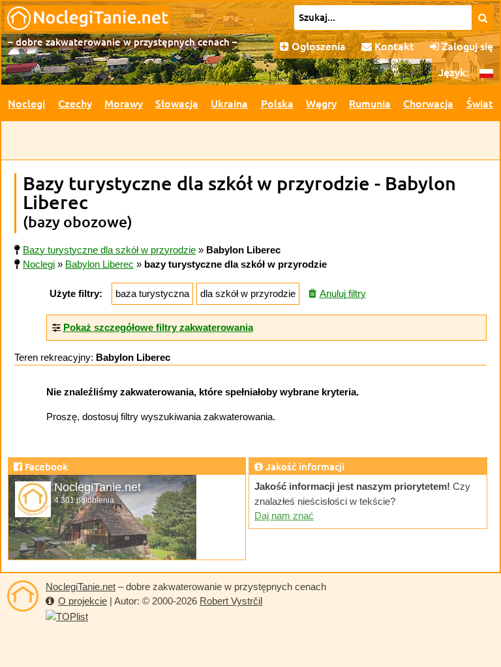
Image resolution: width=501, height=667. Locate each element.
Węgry (321, 103)
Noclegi (26, 103)
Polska (277, 103)
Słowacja (176, 103)
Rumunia (370, 103)
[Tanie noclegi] (23, 596)
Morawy (123, 103)
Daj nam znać (284, 515)
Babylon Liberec (99, 264)
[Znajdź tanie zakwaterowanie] (483, 18)
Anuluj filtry (343, 293)
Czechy (75, 103)
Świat (479, 103)
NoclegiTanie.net (80, 586)
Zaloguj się (466, 45)
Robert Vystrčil (231, 600)
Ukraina (229, 103)
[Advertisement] (250, 140)
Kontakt (393, 45)
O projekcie (82, 600)
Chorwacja (428, 103)
